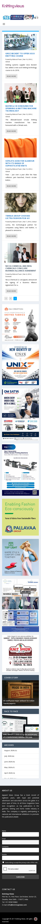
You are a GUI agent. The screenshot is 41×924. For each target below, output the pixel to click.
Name (4, 831)
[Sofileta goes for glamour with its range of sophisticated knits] (20, 147)
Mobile (4, 854)
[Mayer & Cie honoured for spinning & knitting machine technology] (20, 93)
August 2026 (9, 750)
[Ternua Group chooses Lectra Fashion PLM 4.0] (20, 202)
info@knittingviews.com (17, 905)
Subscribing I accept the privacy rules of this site (21, 862)
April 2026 (8, 773)
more (16, 817)
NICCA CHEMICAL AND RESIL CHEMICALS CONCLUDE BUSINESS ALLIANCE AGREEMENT (20, 268)
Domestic (8, 276)
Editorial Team (17, 59)
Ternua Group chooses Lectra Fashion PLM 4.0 (17, 217)
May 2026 (8, 767)
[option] (20, 693)
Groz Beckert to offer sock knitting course (20, 54)
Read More (11, 76)
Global (7, 62)
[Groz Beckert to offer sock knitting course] (20, 42)
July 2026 (7, 756)
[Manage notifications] (35, 919)
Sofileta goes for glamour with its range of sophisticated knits (19, 163)
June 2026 (8, 762)
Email (4, 839)
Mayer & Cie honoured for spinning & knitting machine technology (21, 108)
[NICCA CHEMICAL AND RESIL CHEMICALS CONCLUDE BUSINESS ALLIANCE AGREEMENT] (20, 252)
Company (5, 846)
